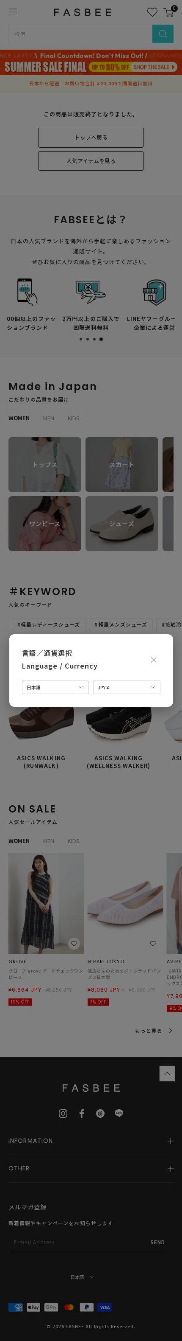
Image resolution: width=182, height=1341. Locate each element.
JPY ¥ (103, 687)
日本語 (34, 687)
